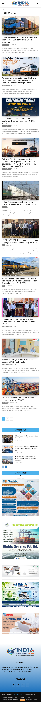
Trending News (6, 126)
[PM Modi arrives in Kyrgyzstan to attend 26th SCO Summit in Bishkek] (7, 439)
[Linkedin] (18, 685)
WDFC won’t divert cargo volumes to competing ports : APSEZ (18, 399)
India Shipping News (18, 694)
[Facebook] (13, 685)
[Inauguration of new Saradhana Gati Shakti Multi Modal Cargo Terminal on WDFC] (20, 307)
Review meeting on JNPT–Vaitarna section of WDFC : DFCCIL (17, 360)
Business (4, 326)
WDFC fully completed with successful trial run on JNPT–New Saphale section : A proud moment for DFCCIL (20, 280)
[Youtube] (27, 685)
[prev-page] (3, 466)
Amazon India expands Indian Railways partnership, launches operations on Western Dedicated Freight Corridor (19, 80)
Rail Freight (5, 44)
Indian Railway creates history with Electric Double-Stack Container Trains (19, 203)
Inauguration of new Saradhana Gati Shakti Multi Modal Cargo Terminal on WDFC (18, 321)
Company (4, 85)
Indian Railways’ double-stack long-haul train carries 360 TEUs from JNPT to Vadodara (19, 39)
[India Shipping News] (20, 3)
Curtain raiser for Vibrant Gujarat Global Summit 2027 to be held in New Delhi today (26, 448)
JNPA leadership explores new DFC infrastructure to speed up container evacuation (25, 458)
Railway (4, 207)
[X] (23, 685)
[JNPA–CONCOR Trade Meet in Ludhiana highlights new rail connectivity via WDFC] (20, 228)
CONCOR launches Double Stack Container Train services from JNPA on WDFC (19, 120)
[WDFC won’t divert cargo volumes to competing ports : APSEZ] (20, 386)
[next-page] (11, 419)
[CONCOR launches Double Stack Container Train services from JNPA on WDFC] (20, 107)
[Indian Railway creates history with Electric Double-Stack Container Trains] (20, 190)
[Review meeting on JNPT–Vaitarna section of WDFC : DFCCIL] (20, 348)
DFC (3, 245)
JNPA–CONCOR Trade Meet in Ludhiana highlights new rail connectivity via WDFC (20, 241)
